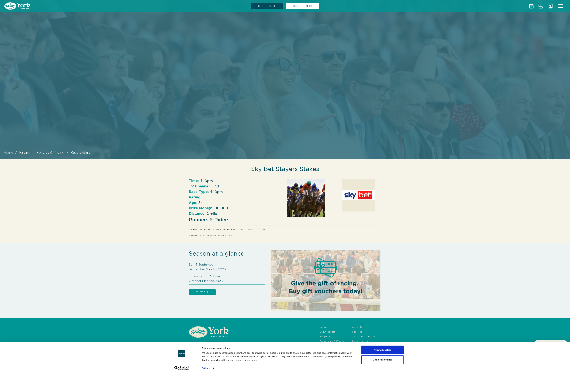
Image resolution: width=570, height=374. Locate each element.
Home (8, 152)
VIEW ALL (202, 292)
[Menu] (560, 6)
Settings (206, 368)
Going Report (327, 332)
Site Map (357, 332)
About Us (357, 327)
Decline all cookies (382, 359)
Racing (24, 152)
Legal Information (362, 341)
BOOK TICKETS (302, 6)
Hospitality (325, 336)
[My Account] (550, 6)
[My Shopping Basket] (540, 6)
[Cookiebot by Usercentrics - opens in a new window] (182, 368)
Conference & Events (331, 341)
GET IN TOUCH (267, 6)
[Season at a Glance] (531, 6)
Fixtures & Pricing (50, 152)
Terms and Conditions (364, 336)
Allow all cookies (382, 350)
